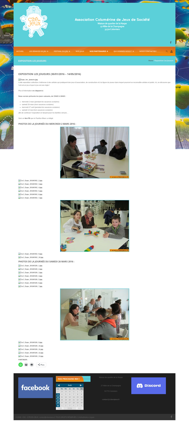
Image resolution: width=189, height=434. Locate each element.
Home (150, 60)
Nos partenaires (98, 51)
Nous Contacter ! (148, 51)
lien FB (27, 118)
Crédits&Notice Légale (85, 417)
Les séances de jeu (37, 51)
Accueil (20, 51)
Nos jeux (80, 51)
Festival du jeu (61, 51)
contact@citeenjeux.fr (111, 399)
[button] (171, 51)
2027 (80, 408)
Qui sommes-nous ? (123, 51)
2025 (60, 408)
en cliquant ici (37, 91)
